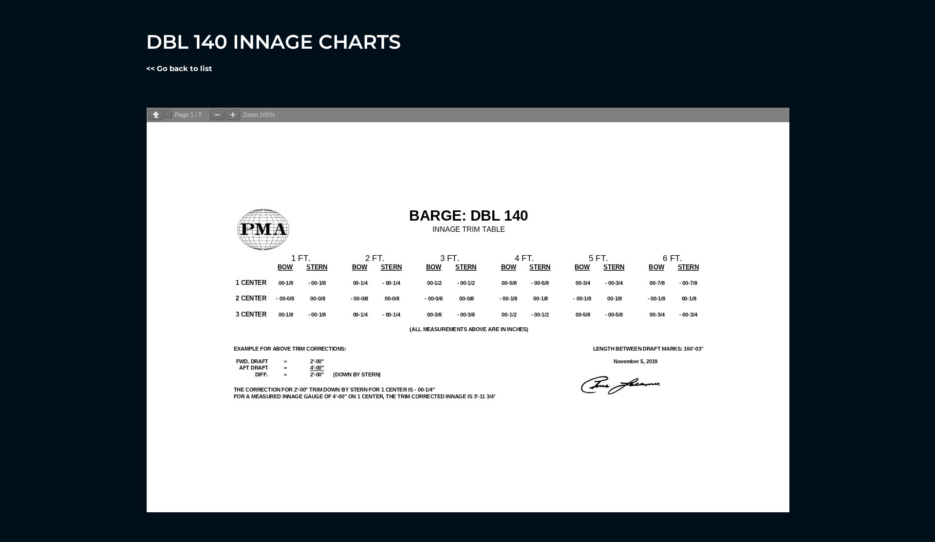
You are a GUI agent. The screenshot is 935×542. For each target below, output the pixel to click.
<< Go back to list (179, 68)
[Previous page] (156, 115)
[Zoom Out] (217, 115)
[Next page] (168, 114)
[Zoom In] (232, 115)
